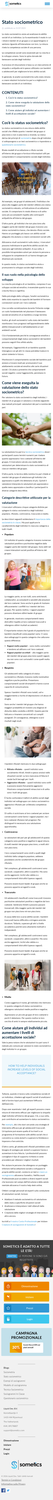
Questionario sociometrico (16, 1398)
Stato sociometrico (12, 1377)
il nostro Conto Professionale (24, 1221)
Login (30, 1319)
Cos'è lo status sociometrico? (23, 98)
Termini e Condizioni (11, 1480)
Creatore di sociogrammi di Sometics (18, 1225)
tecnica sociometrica (34, 452)
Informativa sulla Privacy (13, 1484)
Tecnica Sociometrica (13, 1390)
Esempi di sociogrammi (14, 1381)
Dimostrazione (29, 1286)
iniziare (30, 1297)
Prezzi (29, 1308)
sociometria (26, 138)
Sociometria (9, 1372)
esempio (9, 1125)
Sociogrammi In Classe (14, 1394)
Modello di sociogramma (15, 1385)
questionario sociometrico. (14, 145)
